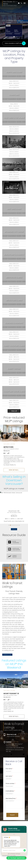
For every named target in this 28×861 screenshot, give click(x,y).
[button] (14, 529)
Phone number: (10, 783)
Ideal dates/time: (11, 798)
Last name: (9, 776)
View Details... (14, 470)
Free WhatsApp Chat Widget (14, 853)
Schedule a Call (7, 654)
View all (14, 411)
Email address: (10, 791)
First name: (9, 769)
